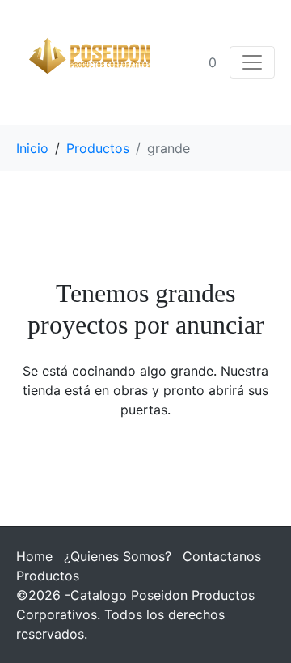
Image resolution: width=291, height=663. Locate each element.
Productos (47, 575)
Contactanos (222, 556)
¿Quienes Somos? (117, 556)
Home (34, 556)
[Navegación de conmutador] (252, 62)
